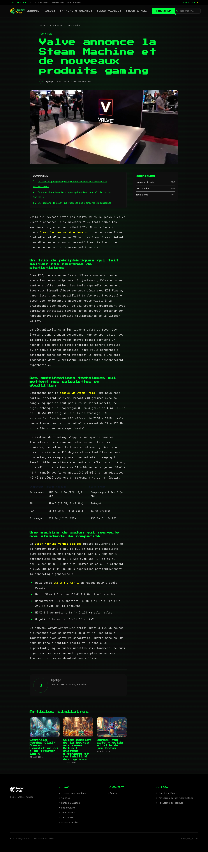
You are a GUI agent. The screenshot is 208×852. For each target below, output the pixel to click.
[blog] (50, 11)
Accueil (43, 25)
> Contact (113, 793)
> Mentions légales (167, 793)
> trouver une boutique (72, 793)
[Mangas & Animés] (76, 11)
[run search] (190, 2)
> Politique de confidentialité (174, 798)
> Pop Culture (67, 807)
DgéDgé (49, 81)
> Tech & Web (66, 817)
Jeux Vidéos (73, 25)
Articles (57, 25)
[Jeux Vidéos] (109, 11)
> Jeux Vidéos (67, 812)
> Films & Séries (68, 822)
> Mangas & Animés (69, 802)
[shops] (33, 11)
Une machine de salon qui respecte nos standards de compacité (74, 203)
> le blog (64, 798)
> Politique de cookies (169, 802)
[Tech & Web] (137, 11)
